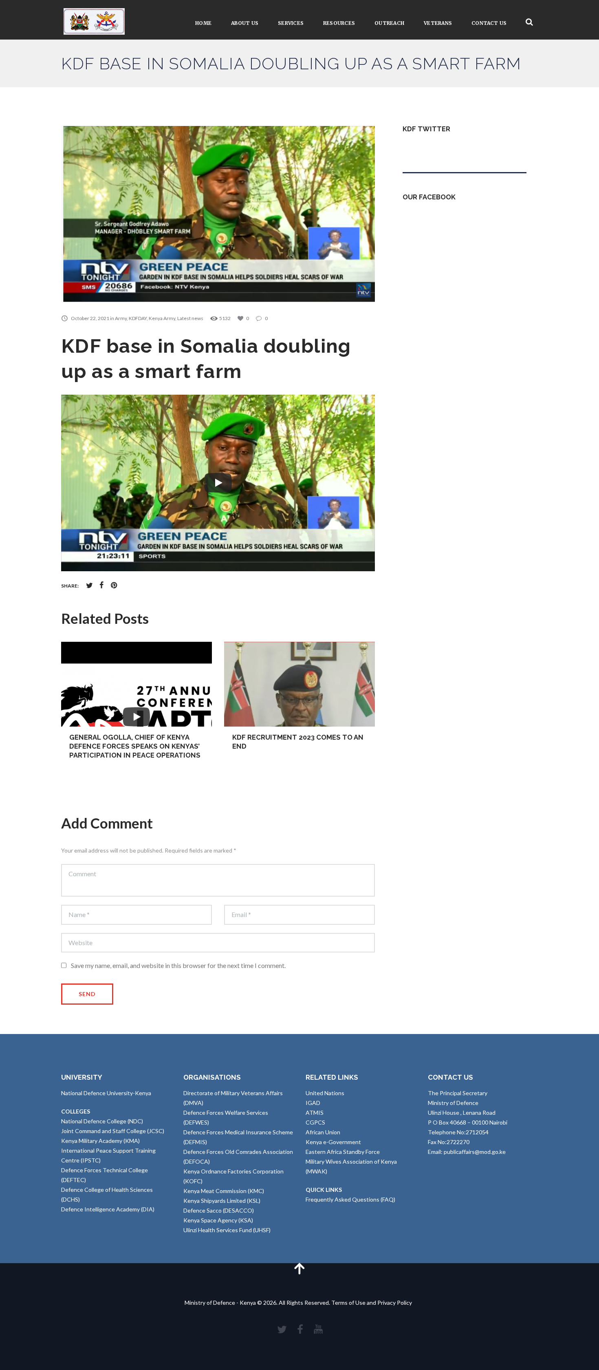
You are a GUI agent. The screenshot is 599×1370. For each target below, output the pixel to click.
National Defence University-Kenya (106, 1092)
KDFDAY (138, 318)
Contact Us (489, 23)
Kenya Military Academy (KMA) (100, 1140)
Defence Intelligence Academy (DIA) (107, 1209)
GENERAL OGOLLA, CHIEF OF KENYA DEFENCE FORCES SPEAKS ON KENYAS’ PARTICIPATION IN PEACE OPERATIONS (134, 746)
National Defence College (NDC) (102, 1121)
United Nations (325, 1092)
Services (291, 23)
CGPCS (315, 1122)
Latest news (190, 318)
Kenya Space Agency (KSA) (218, 1220)
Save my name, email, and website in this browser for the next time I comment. (178, 965)
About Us (244, 23)
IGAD (313, 1102)
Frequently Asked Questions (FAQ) (350, 1199)
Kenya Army (162, 318)
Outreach (389, 23)
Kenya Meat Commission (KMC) (223, 1190)
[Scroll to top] (299, 1268)
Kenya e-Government (333, 1141)
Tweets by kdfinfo (426, 148)
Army (121, 318)
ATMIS (315, 1112)
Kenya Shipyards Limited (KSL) (221, 1200)
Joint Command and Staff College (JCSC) (112, 1130)
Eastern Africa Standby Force (343, 1151)
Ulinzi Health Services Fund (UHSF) (227, 1229)
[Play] (218, 483)
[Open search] (529, 22)
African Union (323, 1132)
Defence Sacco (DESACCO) (218, 1210)
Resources (339, 23)
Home (203, 23)
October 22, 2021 (90, 318)
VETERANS (438, 23)
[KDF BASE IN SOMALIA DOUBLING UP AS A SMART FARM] (218, 214)
